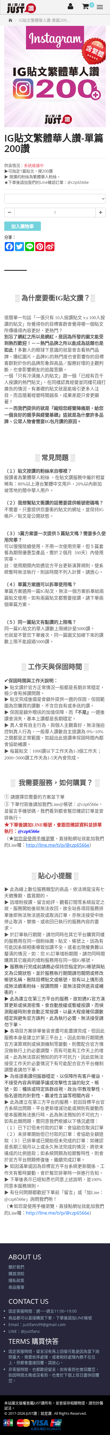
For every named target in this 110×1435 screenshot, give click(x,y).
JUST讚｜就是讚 (39, 1413)
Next (97, 82)
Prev (12, 82)
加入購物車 (22, 226)
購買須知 (16, 1273)
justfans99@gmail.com (44, 1324)
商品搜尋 (16, 1287)
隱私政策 (16, 1280)
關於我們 (16, 1266)
